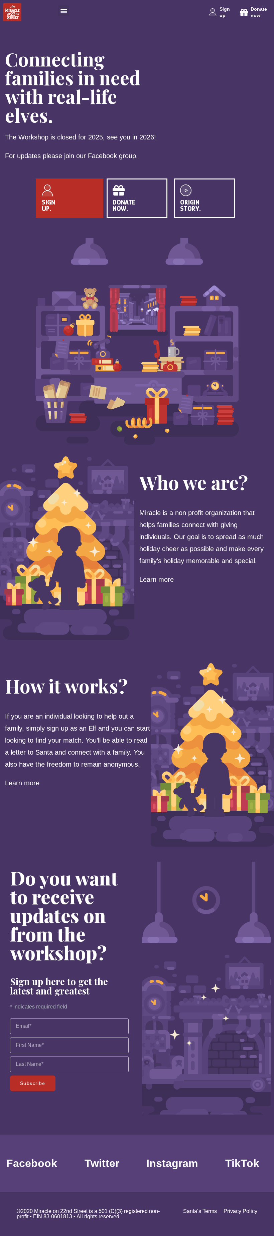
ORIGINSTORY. (190, 205)
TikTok (242, 1163)
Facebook (31, 1163)
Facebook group (112, 155)
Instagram (172, 1163)
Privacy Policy (240, 1211)
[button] (63, 10)
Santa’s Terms (200, 1211)
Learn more (157, 579)
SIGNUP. (48, 205)
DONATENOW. (124, 205)
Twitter (102, 1163)
